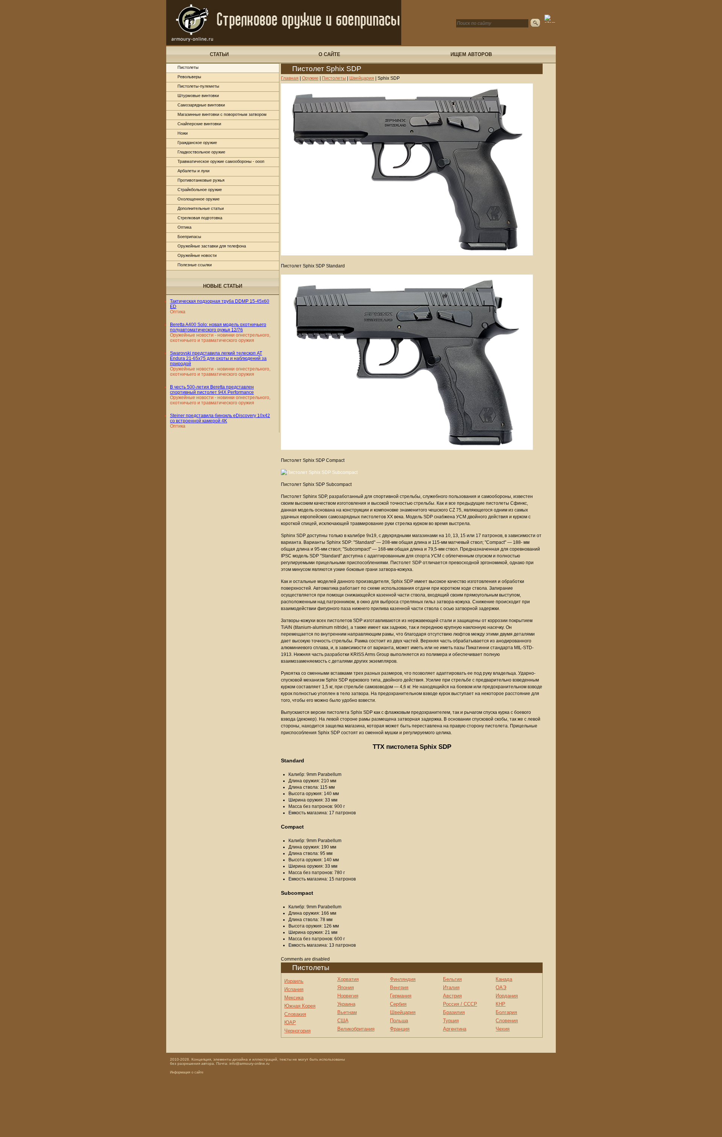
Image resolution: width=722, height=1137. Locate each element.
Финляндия (403, 979)
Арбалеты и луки (193, 171)
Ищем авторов (471, 54)
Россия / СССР (460, 1004)
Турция (451, 1020)
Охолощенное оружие (198, 199)
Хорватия (348, 979)
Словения (507, 1020)
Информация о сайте (186, 1072)
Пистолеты (188, 67)
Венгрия (399, 987)
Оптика (184, 227)
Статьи (219, 54)
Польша (399, 1020)
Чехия (503, 1029)
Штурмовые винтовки (198, 95)
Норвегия (347, 996)
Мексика (293, 997)
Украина (346, 1004)
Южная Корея (299, 1006)
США (343, 1020)
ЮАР (290, 1022)
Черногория (297, 1031)
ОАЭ (501, 987)
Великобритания (356, 1029)
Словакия (295, 1014)
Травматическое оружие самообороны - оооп (220, 161)
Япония (345, 987)
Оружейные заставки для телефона (211, 246)
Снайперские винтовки (199, 123)
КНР (500, 1004)
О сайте (329, 54)
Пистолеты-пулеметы (198, 86)
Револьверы (189, 76)
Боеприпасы (189, 236)
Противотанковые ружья (200, 180)
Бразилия (454, 1012)
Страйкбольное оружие (199, 189)
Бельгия (452, 979)
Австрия (452, 996)
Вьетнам (347, 1012)
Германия (400, 996)
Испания (293, 989)
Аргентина (454, 1029)
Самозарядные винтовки (201, 105)
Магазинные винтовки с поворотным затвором (222, 114)
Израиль (293, 981)
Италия (451, 987)
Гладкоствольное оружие (201, 152)
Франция (400, 1029)
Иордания (507, 996)
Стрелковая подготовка (199, 218)
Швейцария (403, 1012)
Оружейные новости (197, 255)
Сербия (398, 1004)
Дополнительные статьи (200, 208)
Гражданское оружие (197, 142)
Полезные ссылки (194, 265)
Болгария (506, 1012)
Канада (504, 979)
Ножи (182, 133)
